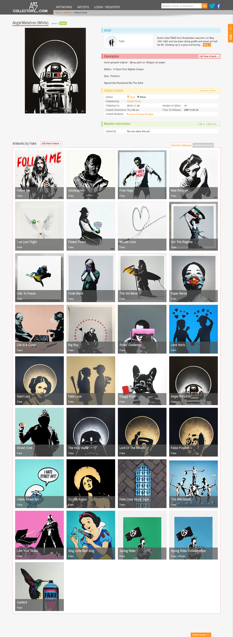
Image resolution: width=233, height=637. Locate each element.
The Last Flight (27, 241)
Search (204, 5)
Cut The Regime (182, 241)
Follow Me (23, 190)
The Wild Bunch (181, 499)
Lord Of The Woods (132, 447)
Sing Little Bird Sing (81, 550)
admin (63, 23)
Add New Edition (209, 90)
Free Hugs (126, 190)
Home (58, 12)
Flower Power (77, 241)
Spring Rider (128, 550)
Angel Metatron (181, 396)
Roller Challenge (131, 344)
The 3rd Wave (129, 293)
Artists (83, 7)
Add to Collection (208, 124)
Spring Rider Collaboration (188, 550)
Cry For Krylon (77, 499)
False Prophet (180, 447)
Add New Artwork (209, 56)
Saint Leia (23, 396)
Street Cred (24, 447)
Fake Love (75, 396)
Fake (19, 195)
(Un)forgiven (76, 190)
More (207, 45)
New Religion (179, 190)
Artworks (64, 7)
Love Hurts (178, 344)
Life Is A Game (26, 344)
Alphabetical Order (203, 145)
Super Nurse (179, 293)
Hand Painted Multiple (142, 114)
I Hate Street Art (28, 499)
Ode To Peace (26, 293)
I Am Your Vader (27, 550)
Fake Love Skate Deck (134, 499)
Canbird (22, 602)
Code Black (75, 293)
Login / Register (107, 7)
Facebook (218, 5)
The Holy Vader (78, 447)
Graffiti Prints (134, 101)
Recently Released (181, 145)
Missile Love (128, 241)
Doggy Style (128, 396)
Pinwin (181, 556)
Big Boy (73, 344)
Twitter (212, 5)
